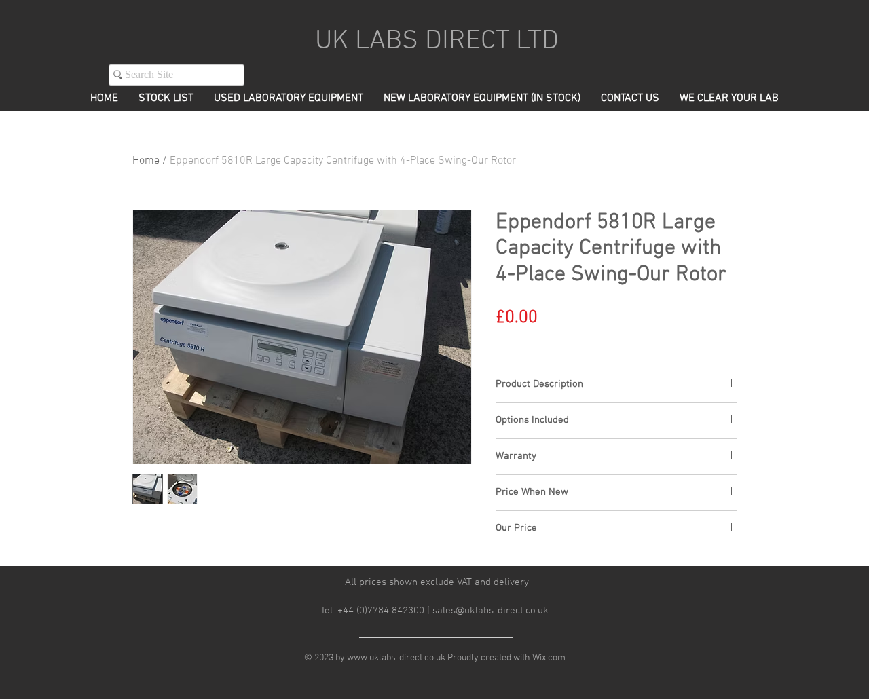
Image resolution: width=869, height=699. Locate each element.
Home (146, 161)
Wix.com (549, 658)
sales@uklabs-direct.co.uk (490, 611)
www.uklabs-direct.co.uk (396, 658)
